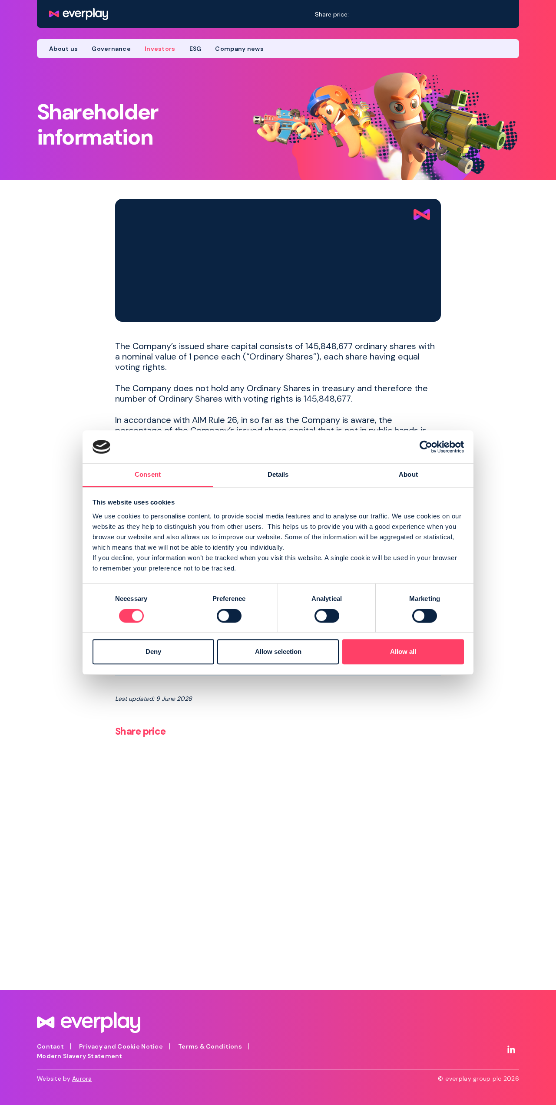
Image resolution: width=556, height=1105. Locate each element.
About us (63, 49)
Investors (160, 49)
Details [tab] (278, 474)
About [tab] (408, 474)
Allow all (403, 652)
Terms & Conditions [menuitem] (210, 1046)
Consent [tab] (148, 474)
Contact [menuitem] (50, 1046)
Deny (153, 652)
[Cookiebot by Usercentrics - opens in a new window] (426, 446)
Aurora (82, 1078)
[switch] (229, 616)
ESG (195, 49)
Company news (239, 49)
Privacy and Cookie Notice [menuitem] (121, 1046)
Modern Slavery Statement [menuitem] (79, 1056)
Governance (111, 49)
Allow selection (278, 652)
